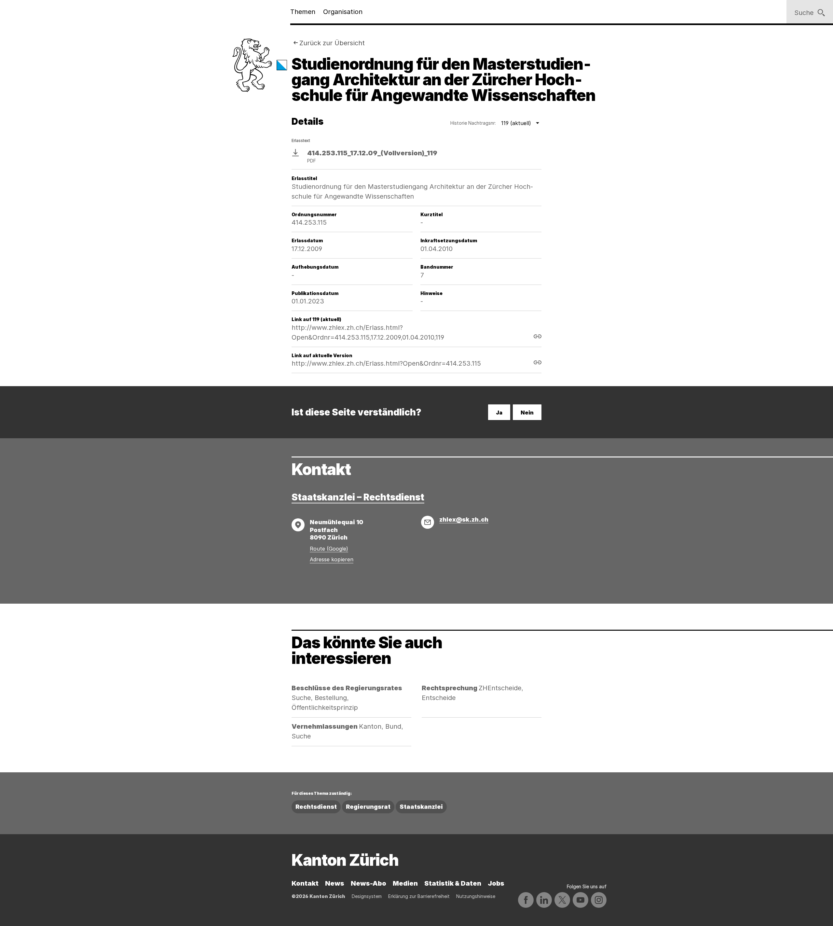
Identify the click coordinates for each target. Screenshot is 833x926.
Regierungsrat (368, 806)
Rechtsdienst (316, 806)
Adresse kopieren (331, 559)
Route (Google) (329, 548)
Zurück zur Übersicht (332, 43)
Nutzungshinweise (475, 896)
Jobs (496, 883)
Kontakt (305, 883)
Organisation (342, 12)
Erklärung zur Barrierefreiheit (419, 896)
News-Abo (368, 883)
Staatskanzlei (421, 806)
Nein (527, 412)
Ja (499, 412)
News (334, 883)
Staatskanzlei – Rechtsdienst (358, 497)
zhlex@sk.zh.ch (463, 519)
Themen (302, 12)
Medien (405, 883)
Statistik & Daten (452, 883)
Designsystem (367, 896)
